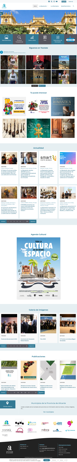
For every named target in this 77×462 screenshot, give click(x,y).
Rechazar (54, 460)
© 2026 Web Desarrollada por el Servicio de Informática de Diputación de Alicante (38, 457)
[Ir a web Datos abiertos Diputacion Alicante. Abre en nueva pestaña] (70, 39)
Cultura (3, 168)
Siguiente (32, 221)
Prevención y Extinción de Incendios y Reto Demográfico (8, 204)
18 (18, 392)
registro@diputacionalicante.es (48, 448)
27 (35, 392)
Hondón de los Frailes (69, 202)
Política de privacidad (63, 449)
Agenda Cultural (38, 234)
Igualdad (62, 168)
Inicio (35, 6)
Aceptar (46, 460)
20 (25, 392)
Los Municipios (55, 6)
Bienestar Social (24, 168)
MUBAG (26, 202)
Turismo (50, 168)
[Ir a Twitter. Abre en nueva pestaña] (51, 1)
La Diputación (43, 6)
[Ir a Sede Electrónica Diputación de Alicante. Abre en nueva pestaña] (6, 39)
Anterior (3, 221)
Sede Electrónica (66, 6)
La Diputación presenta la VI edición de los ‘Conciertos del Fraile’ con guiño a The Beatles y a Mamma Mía (68, 208)
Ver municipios (48, 412)
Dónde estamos (7, 406)
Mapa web (61, 454)
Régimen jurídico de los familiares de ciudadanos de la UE (68, 387)
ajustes (39, 460)
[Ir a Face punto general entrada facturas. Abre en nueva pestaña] (44, 39)
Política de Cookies (62, 450)
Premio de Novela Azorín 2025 (9, 339)
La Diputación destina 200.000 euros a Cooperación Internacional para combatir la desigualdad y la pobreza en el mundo (28, 174)
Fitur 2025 (43, 339)
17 (14, 392)
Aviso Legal (61, 447)
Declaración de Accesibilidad (64, 452)
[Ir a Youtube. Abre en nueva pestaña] (57, 1)
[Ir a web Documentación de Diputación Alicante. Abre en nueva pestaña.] (32, 39)
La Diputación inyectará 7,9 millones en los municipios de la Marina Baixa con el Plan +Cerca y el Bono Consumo (48, 210)
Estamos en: (23, 444)
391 (27, 221)
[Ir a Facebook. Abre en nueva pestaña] (49, 1)
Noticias (7, 168)
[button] (73, 6)
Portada (11, 168)
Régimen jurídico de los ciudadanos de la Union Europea (46, 387)
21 (28, 392)
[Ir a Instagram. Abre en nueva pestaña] (54, 1)
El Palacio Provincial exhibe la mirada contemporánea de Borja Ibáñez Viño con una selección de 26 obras (9, 172)
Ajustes (61, 460)
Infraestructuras (49, 204)
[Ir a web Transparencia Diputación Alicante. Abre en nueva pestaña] (19, 39)
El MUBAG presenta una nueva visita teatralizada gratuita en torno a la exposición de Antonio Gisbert (28, 207)
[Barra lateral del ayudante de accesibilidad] (1, 13)
